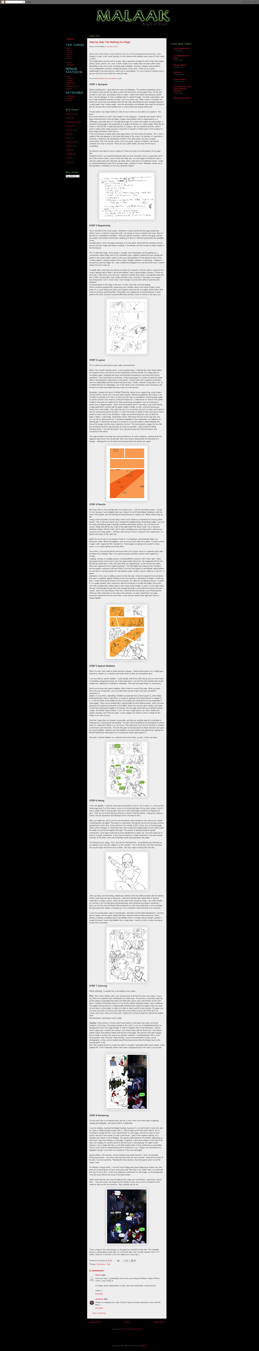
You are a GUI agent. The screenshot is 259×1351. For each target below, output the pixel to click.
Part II (69, 50)
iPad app (70, 65)
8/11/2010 (99, 1294)
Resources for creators (72, 87)
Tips (108, 1264)
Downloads (71, 82)
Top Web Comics (112, 46)
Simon (98, 1275)
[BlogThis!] (127, 1260)
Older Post (159, 1322)
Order (69, 63)
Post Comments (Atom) (132, 1329)
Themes (70, 78)
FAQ (68, 84)
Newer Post (94, 1322)
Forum (69, 100)
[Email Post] (118, 1261)
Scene (68, 150)
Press (68, 138)
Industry (69, 126)
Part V (69, 56)
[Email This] (124, 1260)
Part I (69, 48)
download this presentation (106, 78)
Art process (101, 1264)
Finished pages (72, 122)
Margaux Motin (180, 65)
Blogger (143, 1346)
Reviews (70, 98)
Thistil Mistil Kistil (181, 48)
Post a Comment (99, 1313)
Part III (69, 52)
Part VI (69, 58)
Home (127, 1322)
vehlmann (178, 72)
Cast (69, 76)
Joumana (99, 1299)
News (68, 134)
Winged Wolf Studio (182, 98)
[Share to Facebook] (132, 1260)
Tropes (69, 80)
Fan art (68, 118)
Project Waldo (179, 79)
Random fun (70, 142)
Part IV (69, 54)
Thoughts (69, 154)
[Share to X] (129, 1260)
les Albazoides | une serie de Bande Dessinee (182, 89)
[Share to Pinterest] (134, 1260)
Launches (69, 130)
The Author (71, 96)
